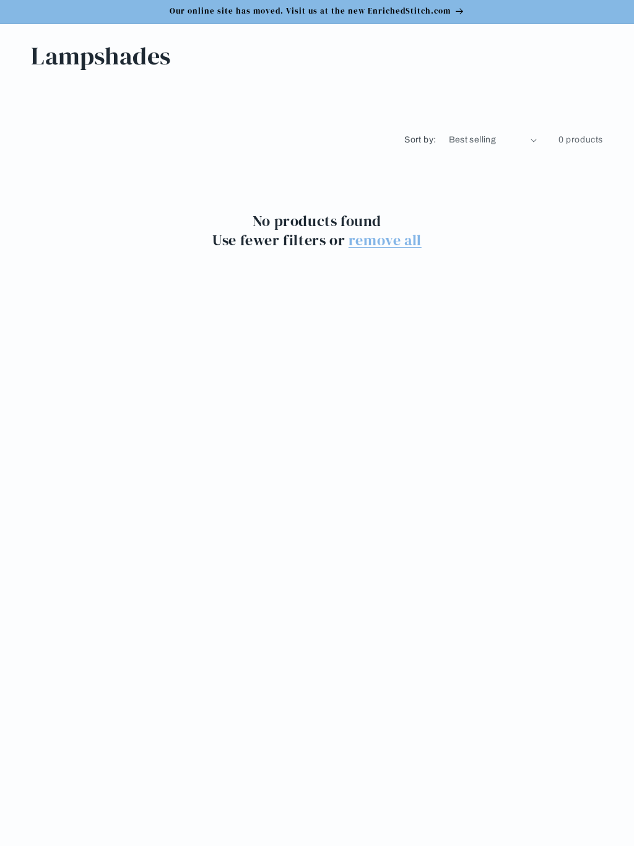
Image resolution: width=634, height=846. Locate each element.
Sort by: (420, 139)
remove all (385, 240)
